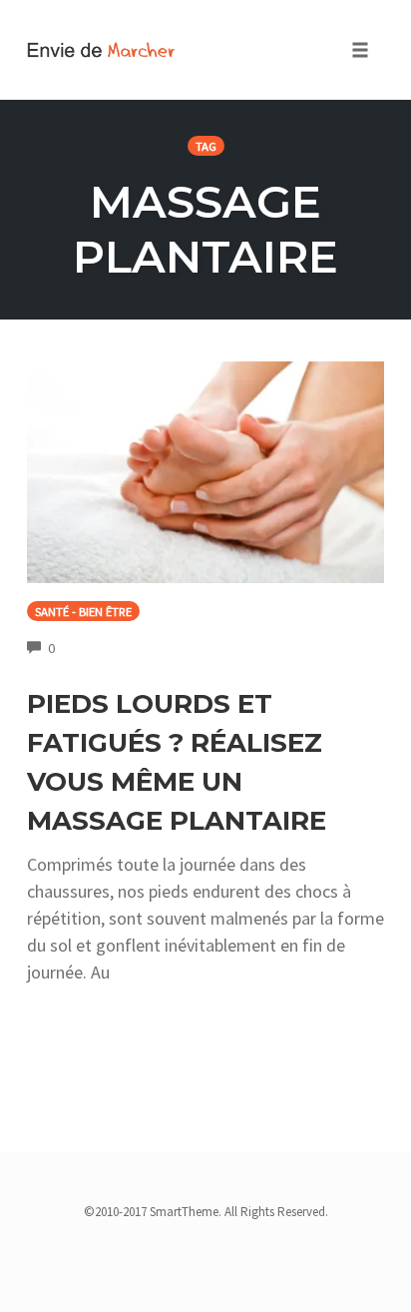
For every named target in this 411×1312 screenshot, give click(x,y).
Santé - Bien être (83, 611)
